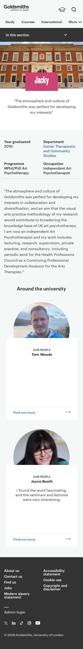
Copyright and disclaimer (55, 587)
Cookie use (52, 579)
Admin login (14, 611)
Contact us (13, 576)
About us (11, 570)
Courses (28, 21)
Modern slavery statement (17, 595)
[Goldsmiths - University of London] (16, 8)
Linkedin (13, 623)
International (51, 21)
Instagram (29, 623)
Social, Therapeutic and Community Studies (59, 151)
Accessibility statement (54, 572)
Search (74, 9)
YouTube (38, 623)
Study (10, 21)
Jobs (8, 587)
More (73, 21)
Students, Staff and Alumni (62, 9)
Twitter (6, 623)
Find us (10, 582)
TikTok (21, 623)
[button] (65, 35)
